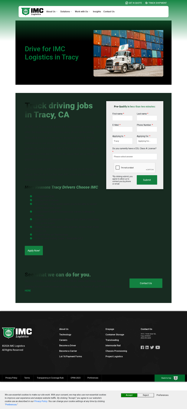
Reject (146, 395)
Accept (129, 395)
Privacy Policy (40, 401)
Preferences (11, 404)
